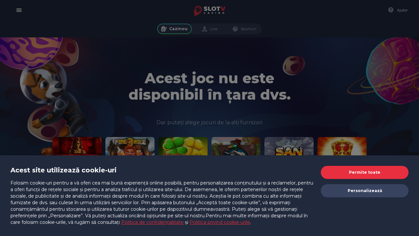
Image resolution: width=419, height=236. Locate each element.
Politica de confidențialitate (152, 222)
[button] (365, 172)
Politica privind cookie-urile (220, 222)
